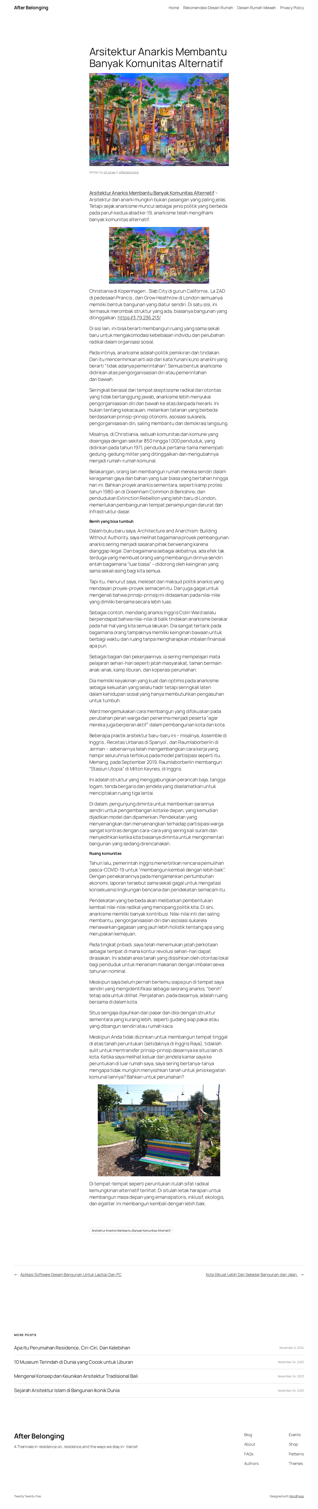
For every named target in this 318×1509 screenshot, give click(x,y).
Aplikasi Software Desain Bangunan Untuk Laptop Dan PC (71, 1274)
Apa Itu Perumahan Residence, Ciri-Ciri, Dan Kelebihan (72, 1348)
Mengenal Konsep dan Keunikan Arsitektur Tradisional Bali (76, 1376)
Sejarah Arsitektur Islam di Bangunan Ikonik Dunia (67, 1390)
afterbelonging (129, 172)
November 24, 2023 (291, 1362)
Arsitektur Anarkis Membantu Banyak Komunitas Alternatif (152, 193)
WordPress (296, 1496)
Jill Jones (109, 172)
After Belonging (31, 7)
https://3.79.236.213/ (139, 317)
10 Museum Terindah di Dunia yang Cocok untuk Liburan (73, 1362)
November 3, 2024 (291, 1348)
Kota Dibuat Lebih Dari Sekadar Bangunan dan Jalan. (252, 1274)
